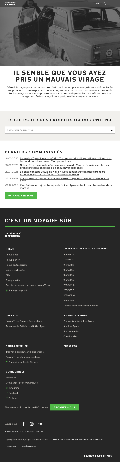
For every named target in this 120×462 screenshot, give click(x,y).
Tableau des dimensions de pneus (81, 305)
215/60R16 (69, 300)
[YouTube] (40, 424)
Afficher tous (23, 195)
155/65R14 (69, 254)
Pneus (10, 249)
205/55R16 (69, 285)
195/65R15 (69, 280)
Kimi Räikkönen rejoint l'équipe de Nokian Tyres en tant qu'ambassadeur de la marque (66, 186)
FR (97, 3)
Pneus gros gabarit (18, 290)
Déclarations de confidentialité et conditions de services (77, 439)
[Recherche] (104, 3)
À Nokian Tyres (71, 326)
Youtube (12, 398)
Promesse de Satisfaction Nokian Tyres (25, 326)
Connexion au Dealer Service (23, 362)
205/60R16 (69, 295)
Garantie (12, 315)
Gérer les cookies (28, 446)
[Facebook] (23, 424)
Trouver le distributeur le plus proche (25, 352)
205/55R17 (69, 290)
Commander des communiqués (22, 382)
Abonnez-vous (64, 407)
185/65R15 (69, 270)
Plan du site (11, 446)
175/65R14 (69, 259)
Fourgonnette (13, 280)
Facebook (13, 393)
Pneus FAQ (70, 346)
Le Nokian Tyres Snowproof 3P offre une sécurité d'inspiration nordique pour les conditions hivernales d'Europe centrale (66, 160)
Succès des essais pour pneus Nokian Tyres (28, 285)
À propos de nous (75, 315)
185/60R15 (69, 264)
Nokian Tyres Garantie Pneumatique (24, 321)
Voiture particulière (15, 270)
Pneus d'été (12, 254)
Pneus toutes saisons (16, 265)
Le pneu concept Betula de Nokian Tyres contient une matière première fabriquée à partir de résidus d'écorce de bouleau (62, 173)
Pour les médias (71, 331)
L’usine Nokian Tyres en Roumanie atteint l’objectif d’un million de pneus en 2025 (64, 180)
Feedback (11, 377)
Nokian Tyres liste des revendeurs (23, 357)
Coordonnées (70, 336)
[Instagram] (32, 424)
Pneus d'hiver (13, 260)
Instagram (13, 388)
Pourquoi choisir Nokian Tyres (79, 321)
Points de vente (17, 346)
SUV (8, 275)
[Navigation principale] (111, 3)
